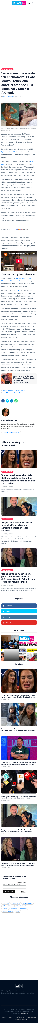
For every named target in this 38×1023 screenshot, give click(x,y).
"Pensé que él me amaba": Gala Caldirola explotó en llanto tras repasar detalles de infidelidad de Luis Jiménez (18, 479)
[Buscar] (32, 3)
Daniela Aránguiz (8, 390)
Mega (17, 911)
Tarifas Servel (20, 1017)
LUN (18, 290)
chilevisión (14, 908)
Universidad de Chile (22, 906)
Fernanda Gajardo (8, 96)
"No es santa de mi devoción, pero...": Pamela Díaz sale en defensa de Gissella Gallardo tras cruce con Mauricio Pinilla (18, 578)
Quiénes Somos (7, 1017)
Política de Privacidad (20, 1019)
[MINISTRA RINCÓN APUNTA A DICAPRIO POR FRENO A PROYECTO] (11, 648)
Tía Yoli (5, 908)
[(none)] (5, 412)
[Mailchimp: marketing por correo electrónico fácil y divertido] (23, 893)
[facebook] (3, 401)
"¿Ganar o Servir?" (8, 152)
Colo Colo (6, 903)
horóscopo (23, 908)
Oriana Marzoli (20, 390)
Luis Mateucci (7, 393)
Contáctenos (32, 1017)
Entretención (8, 445)
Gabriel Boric (16, 903)
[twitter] (7, 401)
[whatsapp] (16, 401)
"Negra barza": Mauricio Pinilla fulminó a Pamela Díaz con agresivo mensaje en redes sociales (16, 526)
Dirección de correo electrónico (13, 884)
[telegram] (11, 401)
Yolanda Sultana (7, 906)
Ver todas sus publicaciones (11, 432)
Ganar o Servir (18, 393)
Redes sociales (27, 903)
